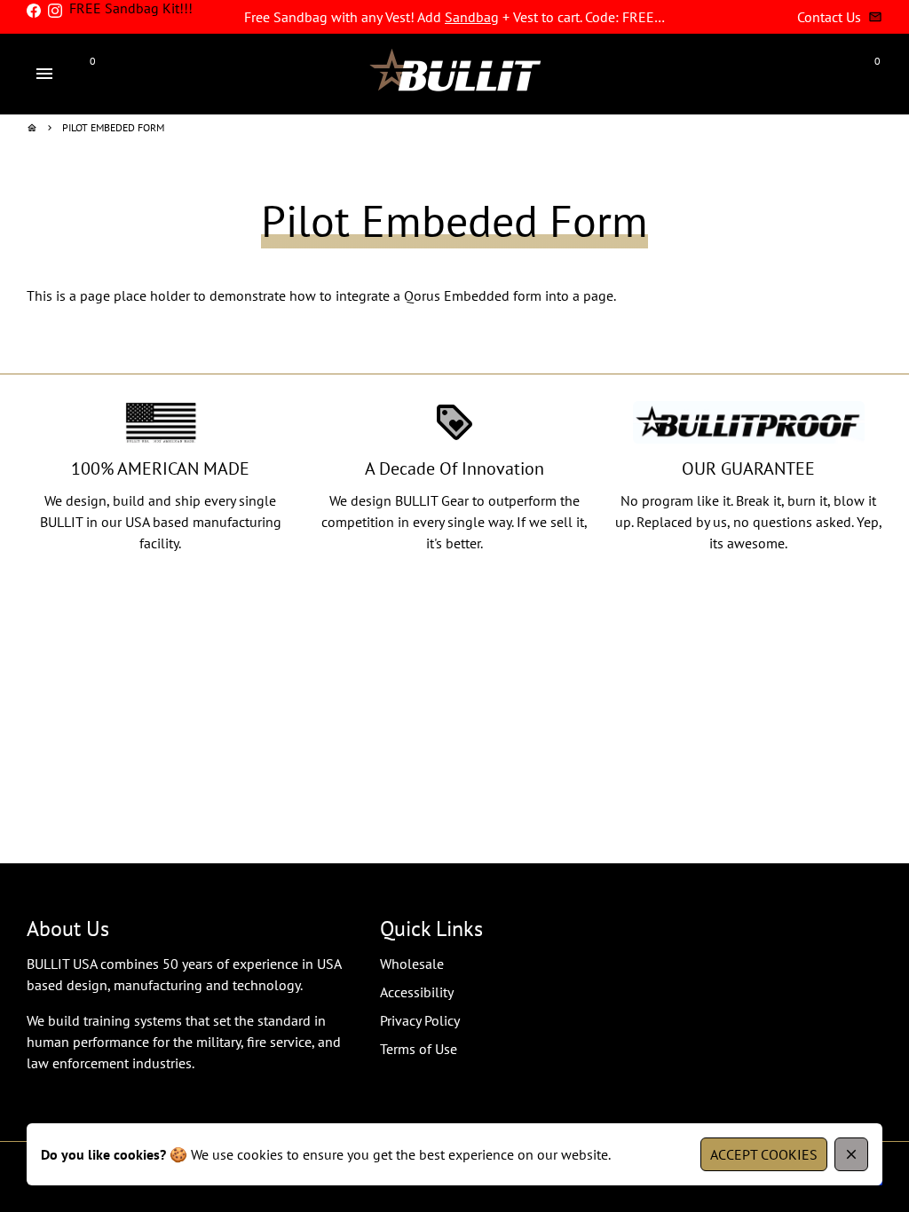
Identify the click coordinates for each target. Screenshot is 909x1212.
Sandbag (472, 17)
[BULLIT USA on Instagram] (55, 11)
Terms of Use (418, 1049)
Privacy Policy (420, 1020)
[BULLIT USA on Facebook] (34, 11)
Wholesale (412, 963)
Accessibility (417, 992)
